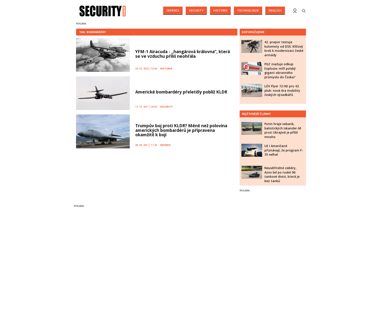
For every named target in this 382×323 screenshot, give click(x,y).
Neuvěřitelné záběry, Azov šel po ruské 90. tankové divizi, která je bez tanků (282, 174)
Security (196, 10)
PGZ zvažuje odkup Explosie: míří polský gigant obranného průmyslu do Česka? (280, 70)
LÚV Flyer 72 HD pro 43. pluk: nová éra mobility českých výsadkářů (282, 90)
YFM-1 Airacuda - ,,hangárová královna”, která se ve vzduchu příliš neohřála (182, 54)
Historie (220, 10)
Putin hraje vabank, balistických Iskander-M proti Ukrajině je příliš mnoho (282, 130)
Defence (173, 10)
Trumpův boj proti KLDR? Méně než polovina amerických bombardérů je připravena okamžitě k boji (181, 130)
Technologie (248, 10)
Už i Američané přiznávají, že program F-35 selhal (283, 150)
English (275, 10)
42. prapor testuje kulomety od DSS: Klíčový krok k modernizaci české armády (283, 48)
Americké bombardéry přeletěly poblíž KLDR (181, 92)
